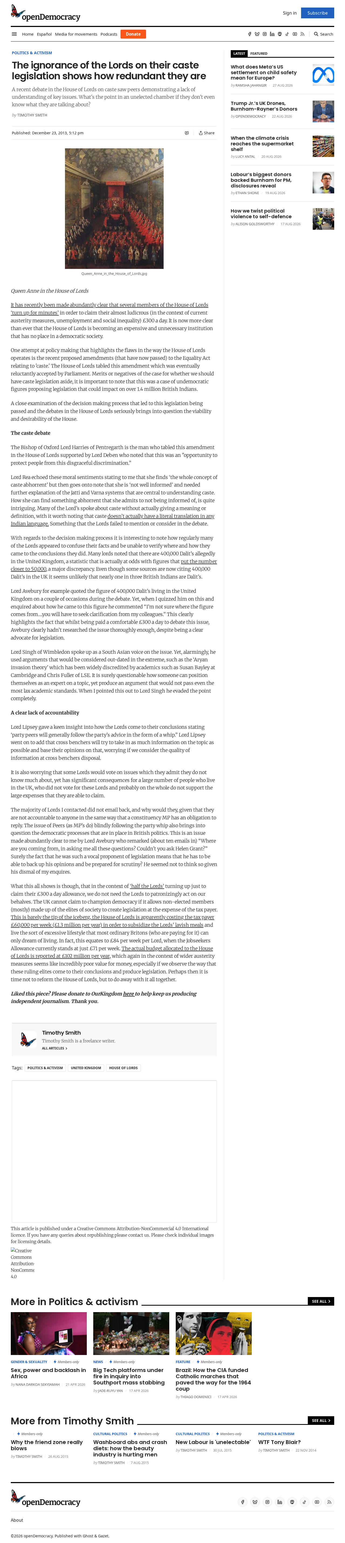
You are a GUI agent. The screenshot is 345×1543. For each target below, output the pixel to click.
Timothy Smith (32, 115)
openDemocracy (251, 116)
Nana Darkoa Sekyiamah (38, 1384)
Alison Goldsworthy (255, 223)
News (98, 1361)
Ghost (88, 1535)
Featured (258, 53)
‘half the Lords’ (147, 886)
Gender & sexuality (29, 1361)
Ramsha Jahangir (251, 85)
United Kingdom (86, 1068)
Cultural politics (110, 1433)
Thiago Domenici (196, 1396)
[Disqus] (114, 1151)
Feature (183, 1361)
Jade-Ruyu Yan (110, 1390)
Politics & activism (32, 52)
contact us (138, 1235)
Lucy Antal (245, 156)
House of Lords (123, 1068)
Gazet (103, 1535)
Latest (239, 53)
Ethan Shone (247, 192)
